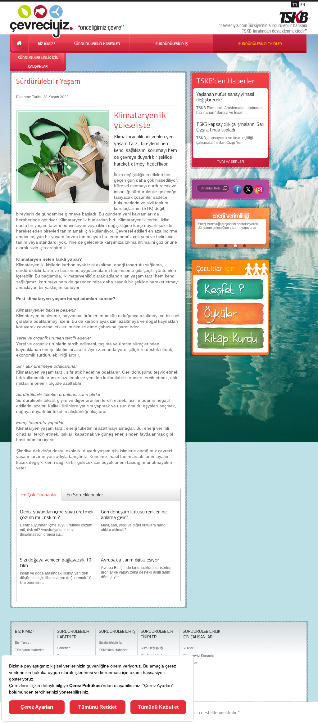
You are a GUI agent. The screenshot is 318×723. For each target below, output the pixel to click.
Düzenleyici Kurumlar (199, 655)
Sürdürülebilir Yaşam (48, 81)
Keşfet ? (230, 291)
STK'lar (188, 648)
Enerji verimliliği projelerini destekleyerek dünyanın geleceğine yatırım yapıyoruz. (228, 225)
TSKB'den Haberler (29, 650)
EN (302, 4)
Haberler (63, 648)
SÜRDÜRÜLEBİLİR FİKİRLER (260, 44)
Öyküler (230, 315)
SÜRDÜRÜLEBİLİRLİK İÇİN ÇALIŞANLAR (38, 62)
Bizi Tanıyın (23, 642)
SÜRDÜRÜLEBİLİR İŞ (171, 44)
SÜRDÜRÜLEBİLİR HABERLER (97, 44)
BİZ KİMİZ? (46, 44)
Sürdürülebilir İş (110, 642)
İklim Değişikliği (152, 648)
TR (295, 4)
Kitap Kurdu (230, 340)
